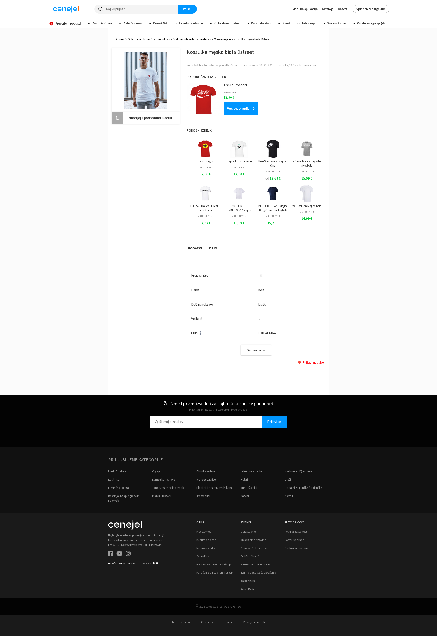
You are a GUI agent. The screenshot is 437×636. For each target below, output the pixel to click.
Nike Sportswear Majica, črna (272, 163)
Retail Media (248, 589)
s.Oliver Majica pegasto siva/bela (307, 163)
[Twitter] (119, 554)
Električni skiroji (117, 471)
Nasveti (343, 9)
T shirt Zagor (205, 161)
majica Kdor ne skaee (239, 161)
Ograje (156, 471)
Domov (119, 39)
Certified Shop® (250, 556)
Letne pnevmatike (251, 471)
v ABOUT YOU (273, 171)
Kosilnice (113, 480)
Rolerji (245, 480)
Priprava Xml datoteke (254, 548)
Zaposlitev (202, 556)
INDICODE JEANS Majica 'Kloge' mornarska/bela (273, 208)
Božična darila (181, 622)
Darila (228, 622)
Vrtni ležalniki (249, 488)
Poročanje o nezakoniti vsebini (215, 573)
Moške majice (222, 39)
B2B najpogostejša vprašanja (258, 573)
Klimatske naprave (163, 480)
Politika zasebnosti (296, 532)
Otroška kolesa (205, 471)
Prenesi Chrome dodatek (255, 564)
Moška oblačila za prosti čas (193, 39)
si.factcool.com (306, 65)
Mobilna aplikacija (305, 9)
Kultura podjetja (206, 540)
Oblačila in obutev (139, 39)
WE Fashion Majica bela (306, 206)
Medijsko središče (206, 548)
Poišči (187, 9)
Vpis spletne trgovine (371, 9)
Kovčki (289, 496)
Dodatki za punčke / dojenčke (303, 488)
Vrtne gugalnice (206, 480)
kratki (262, 304)
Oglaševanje (248, 532)
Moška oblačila (163, 39)
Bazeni (245, 496)
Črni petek (207, 622)
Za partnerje (248, 581)
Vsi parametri (256, 350)
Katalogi (327, 9)
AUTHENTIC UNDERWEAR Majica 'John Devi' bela (239, 208)
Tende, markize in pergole (168, 488)
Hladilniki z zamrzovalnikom (214, 488)
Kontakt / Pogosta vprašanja (213, 564)
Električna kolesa (118, 488)
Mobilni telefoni (161, 496)
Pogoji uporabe (294, 540)
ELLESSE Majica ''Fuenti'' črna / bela (205, 208)
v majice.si (205, 167)
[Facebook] (110, 554)
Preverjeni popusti (254, 622)
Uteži (288, 480)
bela (261, 290)
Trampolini (203, 496)
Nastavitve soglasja (296, 548)
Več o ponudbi (238, 108)
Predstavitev (203, 532)
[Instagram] (128, 554)
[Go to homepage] (66, 9)
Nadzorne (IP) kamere (298, 471)
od (273, 178)
